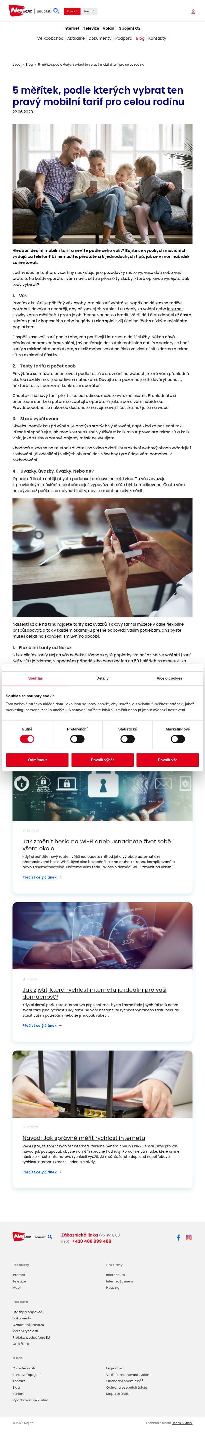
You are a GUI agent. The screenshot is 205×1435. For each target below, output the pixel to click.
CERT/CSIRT (21, 1343)
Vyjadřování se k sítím (30, 1400)
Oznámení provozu (28, 1324)
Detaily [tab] (102, 678)
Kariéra (18, 1393)
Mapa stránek (117, 1393)
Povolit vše (167, 760)
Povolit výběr (102, 760)
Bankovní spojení (26, 1374)
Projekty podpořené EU (31, 1337)
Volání (109, 28)
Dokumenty (100, 38)
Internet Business (120, 1281)
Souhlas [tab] (35, 678)
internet (175, 309)
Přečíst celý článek (39, 877)
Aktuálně (76, 38)
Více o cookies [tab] (169, 678)
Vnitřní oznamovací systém (128, 1374)
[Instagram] (188, 1238)
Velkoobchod (50, 38)
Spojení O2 (129, 28)
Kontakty (157, 38)
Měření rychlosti (25, 1331)
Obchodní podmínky (123, 1381)
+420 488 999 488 (91, 1241)
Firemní (89, 11)
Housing (113, 1287)
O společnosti (23, 1368)
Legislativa (114, 1368)
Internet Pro (115, 1274)
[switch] (77, 739)
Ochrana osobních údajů (126, 1387)
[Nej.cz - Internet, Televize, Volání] (34, 10)
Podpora (123, 38)
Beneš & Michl (182, 1423)
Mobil (16, 1287)
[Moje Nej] (194, 11)
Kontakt (18, 1381)
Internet (72, 28)
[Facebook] (178, 1238)
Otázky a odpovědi (27, 1312)
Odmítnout (37, 760)
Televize (91, 28)
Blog (140, 38)
